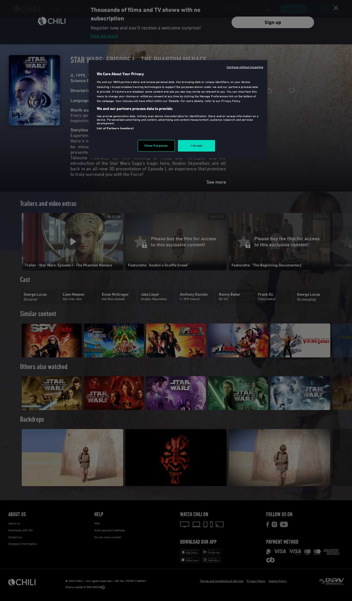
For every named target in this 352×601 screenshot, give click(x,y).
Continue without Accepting (245, 67)
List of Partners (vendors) (115, 128)
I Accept (197, 145)
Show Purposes (156, 145)
